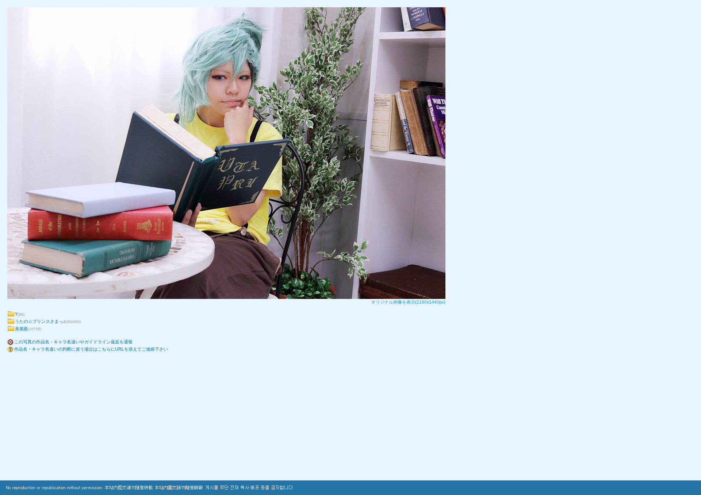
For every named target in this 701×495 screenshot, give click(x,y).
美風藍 (21, 328)
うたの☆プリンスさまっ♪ (40, 321)
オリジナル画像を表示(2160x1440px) (408, 302)
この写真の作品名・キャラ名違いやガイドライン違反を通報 (73, 341)
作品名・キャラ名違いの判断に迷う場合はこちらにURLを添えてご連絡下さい (91, 349)
